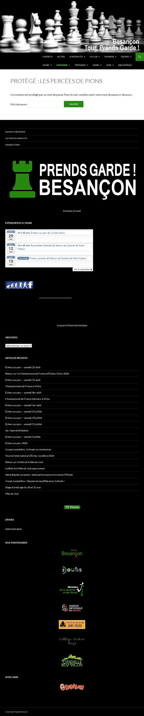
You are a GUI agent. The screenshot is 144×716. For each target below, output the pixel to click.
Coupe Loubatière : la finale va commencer (28, 449)
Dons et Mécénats (15, 131)
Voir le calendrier (82, 269)
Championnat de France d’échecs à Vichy (27, 398)
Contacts (47, 56)
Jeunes (45, 65)
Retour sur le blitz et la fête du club (24, 462)
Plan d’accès (76, 56)
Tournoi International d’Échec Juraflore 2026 (29, 455)
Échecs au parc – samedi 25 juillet (23, 411)
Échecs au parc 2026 (16, 443)
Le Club (93, 56)
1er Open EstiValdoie (16, 430)
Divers (96, 65)
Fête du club (12, 493)
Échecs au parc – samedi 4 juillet (22, 436)
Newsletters (12, 144)
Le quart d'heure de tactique (72, 325)
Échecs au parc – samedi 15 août (22, 379)
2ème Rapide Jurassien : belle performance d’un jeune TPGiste (39, 474)
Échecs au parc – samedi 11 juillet (23, 424)
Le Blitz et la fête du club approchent (25, 468)
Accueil (61, 56)
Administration (13, 528)
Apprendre (62, 65)
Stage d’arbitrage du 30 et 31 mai (23, 487)
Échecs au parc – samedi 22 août (22, 367)
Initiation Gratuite (16, 138)
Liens (108, 65)
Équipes (125, 56)
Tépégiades (80, 65)
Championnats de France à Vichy (23, 386)
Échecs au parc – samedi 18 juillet (23, 417)
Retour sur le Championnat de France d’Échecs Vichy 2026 (37, 373)
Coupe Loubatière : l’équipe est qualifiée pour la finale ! (35, 480)
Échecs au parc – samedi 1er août (23, 405)
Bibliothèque (125, 65)
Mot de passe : (19, 104)
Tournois (109, 56)
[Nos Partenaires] (72, 553)
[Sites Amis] (72, 687)
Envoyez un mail (72, 210)
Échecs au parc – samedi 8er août (23, 392)
